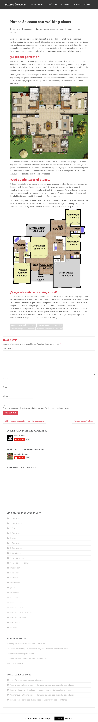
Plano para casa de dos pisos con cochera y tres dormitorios (42, 700)
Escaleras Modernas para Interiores (21, 653)
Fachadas (14, 578)
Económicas (52, 4)
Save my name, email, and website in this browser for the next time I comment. (36, 408)
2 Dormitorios (16, 523)
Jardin (12, 587)
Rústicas (87, 4)
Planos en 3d (15, 622)
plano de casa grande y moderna (22, 329)
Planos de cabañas (18, 602)
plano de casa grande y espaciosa (50, 325)
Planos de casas (15, 4)
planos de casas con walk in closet (49, 329)
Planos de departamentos (21, 612)
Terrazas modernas (15, 663)
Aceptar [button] (59, 718)
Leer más (68, 718)
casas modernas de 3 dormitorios (22, 325)
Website (6, 396)
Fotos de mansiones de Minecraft (29, 680)
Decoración (15, 568)
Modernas (64, 4)
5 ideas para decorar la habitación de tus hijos (26, 644)
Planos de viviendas (18, 617)
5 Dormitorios (16, 548)
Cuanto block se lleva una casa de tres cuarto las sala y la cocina (50, 685)
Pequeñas (76, 4)
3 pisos (13, 538)
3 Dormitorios (43, 29)
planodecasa (29, 29)
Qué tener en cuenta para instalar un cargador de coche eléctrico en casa (37, 648)
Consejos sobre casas (19, 563)
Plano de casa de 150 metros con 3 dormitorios (27, 658)
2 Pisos (13, 528)
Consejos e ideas (17, 558)
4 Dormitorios (16, 543)
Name (5, 378)
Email (5, 387)
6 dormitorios (16, 553)
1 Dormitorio (15, 518)
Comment (8, 348)
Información (15, 582)
